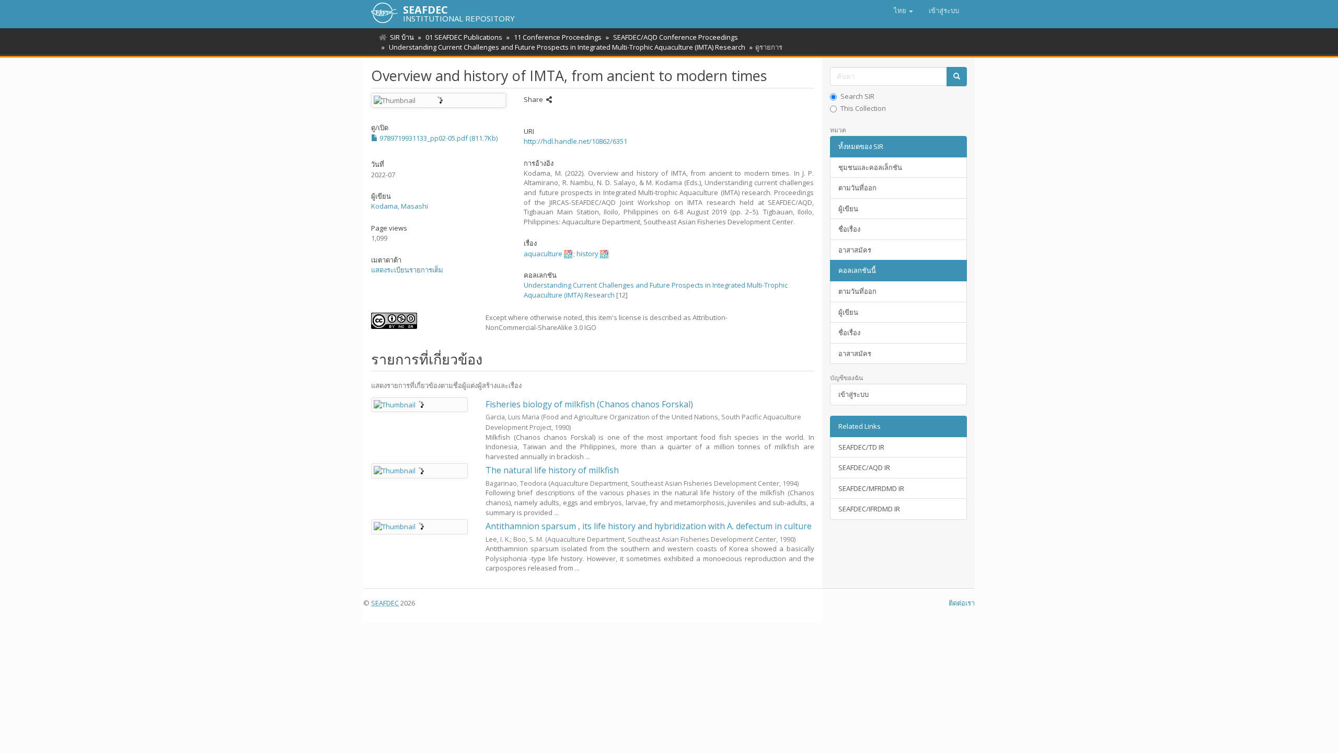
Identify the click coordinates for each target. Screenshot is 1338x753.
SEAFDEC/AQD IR (864, 467)
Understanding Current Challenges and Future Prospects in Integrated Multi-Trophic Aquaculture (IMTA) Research (567, 47)
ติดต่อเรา (962, 603)
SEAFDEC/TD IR (861, 447)
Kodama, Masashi (399, 206)
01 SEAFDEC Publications (463, 37)
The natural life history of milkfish (552, 470)
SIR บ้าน (402, 37)
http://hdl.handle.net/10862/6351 (575, 141)
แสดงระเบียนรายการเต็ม (407, 270)
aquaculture (543, 253)
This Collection (863, 108)
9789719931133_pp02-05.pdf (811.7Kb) (438, 138)
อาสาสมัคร (854, 250)
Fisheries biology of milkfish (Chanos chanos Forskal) (589, 404)
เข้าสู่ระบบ (853, 394)
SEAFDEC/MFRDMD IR (871, 488)
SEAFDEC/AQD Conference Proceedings (675, 37)
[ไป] (957, 76)
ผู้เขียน (848, 208)
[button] (903, 10)
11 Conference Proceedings (558, 37)
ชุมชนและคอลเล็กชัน (870, 167)
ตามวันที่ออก (857, 187)
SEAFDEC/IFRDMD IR (869, 509)
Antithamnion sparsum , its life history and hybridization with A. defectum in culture (649, 526)
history (587, 253)
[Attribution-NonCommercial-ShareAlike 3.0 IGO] (420, 321)
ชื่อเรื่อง (849, 229)
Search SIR (857, 96)
